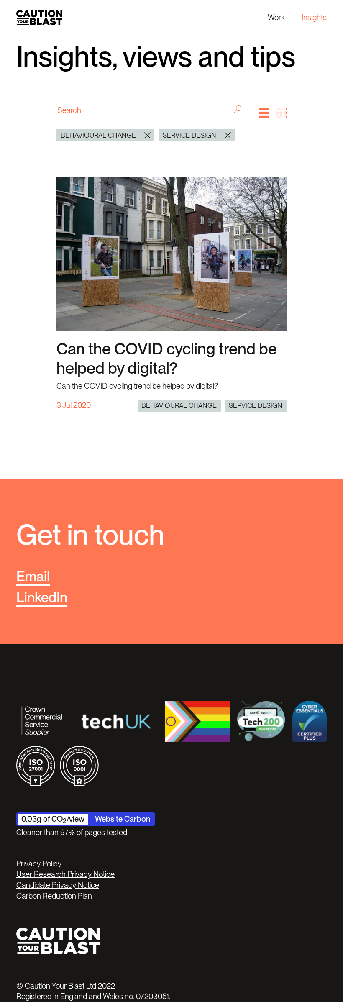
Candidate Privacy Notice (57, 885)
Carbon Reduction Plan (54, 896)
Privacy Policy (38, 864)
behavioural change (179, 405)
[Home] (39, 17)
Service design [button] (189, 135)
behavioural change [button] (98, 135)
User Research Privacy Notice (65, 874)
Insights (314, 17)
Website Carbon (122, 819)
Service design (255, 405)
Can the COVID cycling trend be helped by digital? (166, 358)
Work (276, 17)
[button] (264, 113)
